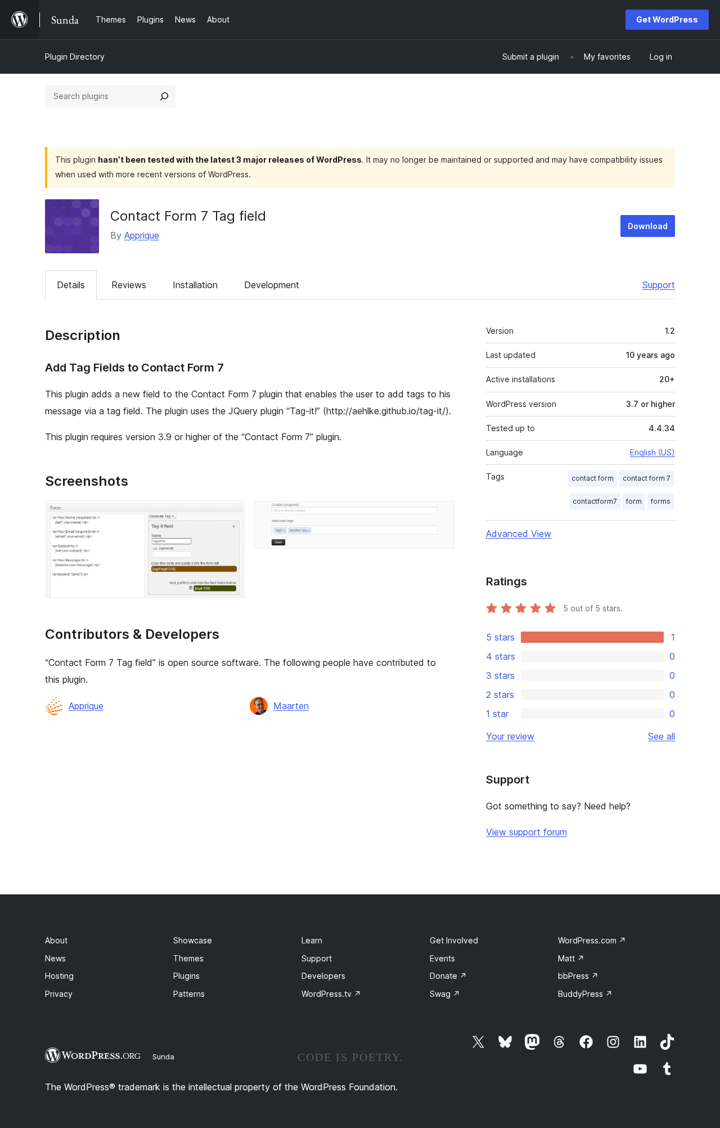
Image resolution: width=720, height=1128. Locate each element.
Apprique (141, 235)
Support (658, 284)
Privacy (59, 994)
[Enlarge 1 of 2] (230, 516)
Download (648, 226)
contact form (593, 478)
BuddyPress (585, 994)
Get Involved (454, 940)
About (56, 940)
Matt (571, 958)
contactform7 (595, 501)
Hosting (59, 976)
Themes (188, 958)
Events (442, 958)
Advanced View (518, 533)
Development (271, 284)
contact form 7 (646, 478)
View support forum (526, 832)
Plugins (186, 976)
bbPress (578, 976)
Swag (445, 994)
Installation (195, 284)
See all (661, 736)
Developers (323, 976)
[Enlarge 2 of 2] (439, 516)
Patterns (189, 994)
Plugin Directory (75, 56)
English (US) (652, 452)
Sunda (163, 1056)
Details (71, 284)
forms (660, 501)
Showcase (192, 940)
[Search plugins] (164, 96)
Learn (312, 940)
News (55, 958)
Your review (510, 736)
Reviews (128, 284)
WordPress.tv (331, 994)
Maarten (291, 705)
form (634, 501)
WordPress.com (592, 940)
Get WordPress (667, 19)
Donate (448, 976)
